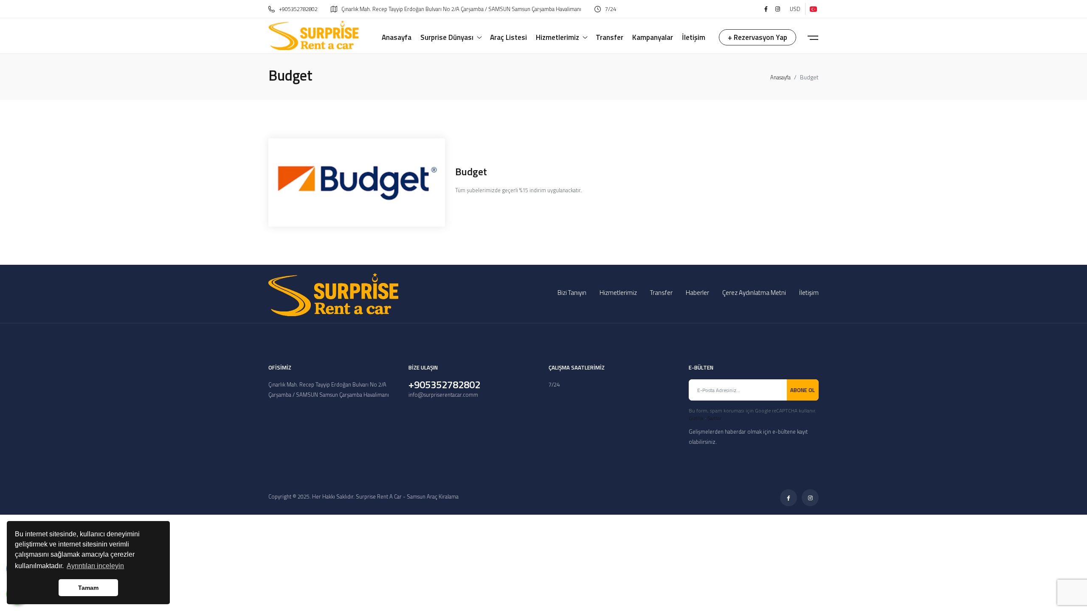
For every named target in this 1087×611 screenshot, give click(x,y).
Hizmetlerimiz (618, 292)
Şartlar (714, 418)
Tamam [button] (88, 587)
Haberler (697, 292)
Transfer (661, 292)
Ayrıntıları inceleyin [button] (95, 565)
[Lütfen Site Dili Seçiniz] (812, 9)
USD (795, 9)
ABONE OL (802, 390)
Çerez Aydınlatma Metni (754, 292)
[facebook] (766, 9)
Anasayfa (780, 77)
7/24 (610, 9)
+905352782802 (298, 9)
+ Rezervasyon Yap (757, 37)
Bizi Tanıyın (572, 292)
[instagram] (777, 9)
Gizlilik (696, 418)
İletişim (809, 292)
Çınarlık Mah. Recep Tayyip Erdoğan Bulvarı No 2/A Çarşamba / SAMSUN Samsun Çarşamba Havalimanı (461, 9)
